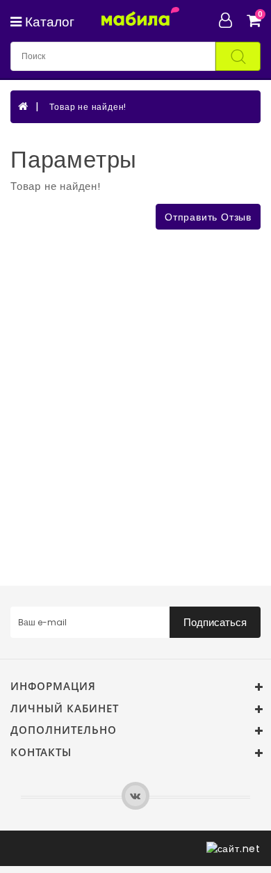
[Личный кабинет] (231, 20)
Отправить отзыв (208, 217)
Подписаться (215, 622)
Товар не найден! (87, 107)
